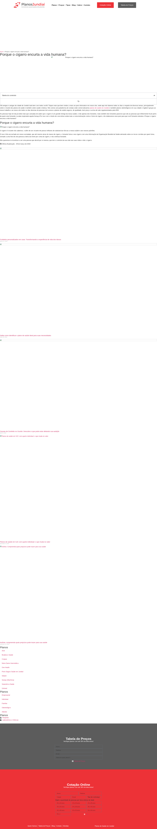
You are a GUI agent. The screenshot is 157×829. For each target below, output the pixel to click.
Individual (5, 699)
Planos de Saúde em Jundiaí (104, 826)
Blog (74, 5)
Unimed (4, 688)
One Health (5, 667)
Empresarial (6, 695)
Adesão (4, 712)
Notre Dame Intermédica (10, 663)
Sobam (4, 676)
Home (1, 51)
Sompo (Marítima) (8, 680)
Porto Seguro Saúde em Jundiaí (12, 672)
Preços (61, 5)
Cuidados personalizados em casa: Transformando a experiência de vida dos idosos (30, 239)
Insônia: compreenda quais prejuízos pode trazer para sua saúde (23, 642)
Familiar (4, 703)
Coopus (4, 659)
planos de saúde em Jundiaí (99, 108)
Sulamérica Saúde (8, 684)
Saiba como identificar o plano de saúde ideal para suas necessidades (25, 335)
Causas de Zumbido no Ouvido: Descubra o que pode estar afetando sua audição (29, 431)
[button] (154, 95)
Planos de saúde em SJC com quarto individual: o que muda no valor (25, 542)
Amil (3, 651)
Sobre (79, 5)
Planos (54, 5)
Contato (87, 5)
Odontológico (6, 707)
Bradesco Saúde (7, 655)
